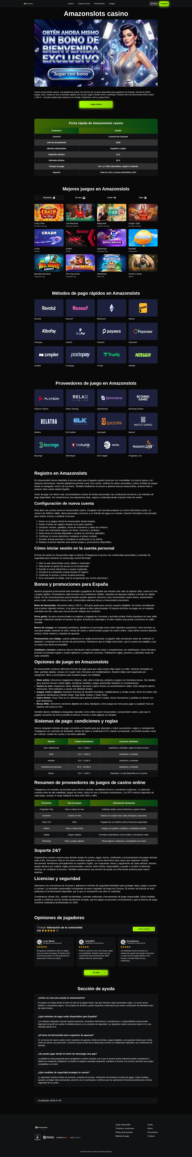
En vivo (78, 198)
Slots (141, 198)
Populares (47, 198)
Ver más (96, 972)
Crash (109, 198)
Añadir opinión (144, 929)
